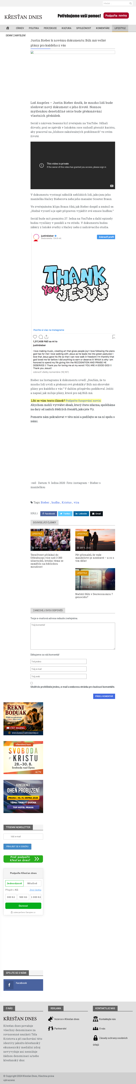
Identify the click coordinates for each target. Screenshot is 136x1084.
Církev (20, 28)
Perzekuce (50, 28)
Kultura (66, 28)
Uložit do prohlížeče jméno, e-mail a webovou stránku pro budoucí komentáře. (73, 687)
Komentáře (103, 28)
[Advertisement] (73, 450)
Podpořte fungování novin (83, 400)
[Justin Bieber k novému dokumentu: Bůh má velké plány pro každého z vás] (73, 75)
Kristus (66, 502)
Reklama (56, 1008)
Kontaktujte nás (107, 1019)
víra (76, 502)
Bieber (45, 502)
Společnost (83, 28)
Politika (34, 28)
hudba (55, 502)
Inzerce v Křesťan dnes (66, 1019)
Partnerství (60, 1028)
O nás (9, 1008)
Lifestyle (120, 28)
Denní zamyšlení (16, 35)
